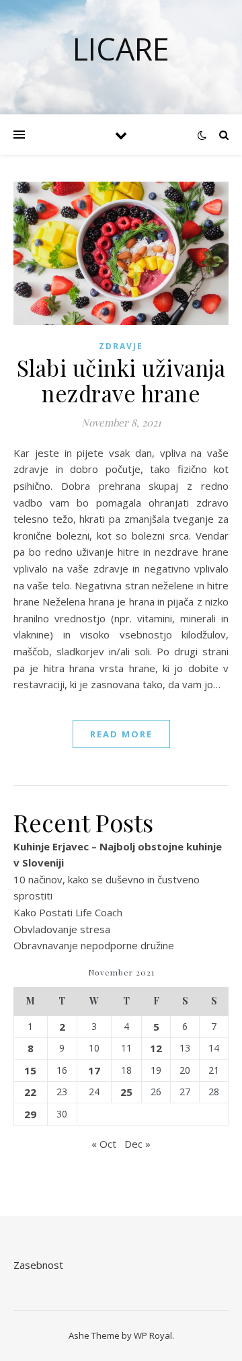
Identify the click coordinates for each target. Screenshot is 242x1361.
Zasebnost (38, 1265)
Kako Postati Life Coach (67, 912)
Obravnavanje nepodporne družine (93, 945)
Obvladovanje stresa (61, 929)
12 (156, 1048)
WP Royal (153, 1335)
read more (121, 734)
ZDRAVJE (121, 346)
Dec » (137, 1143)
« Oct (103, 1143)
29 (30, 1114)
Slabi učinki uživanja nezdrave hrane (121, 380)
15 (30, 1070)
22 (30, 1092)
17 (94, 1070)
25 (126, 1092)
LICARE (121, 49)
